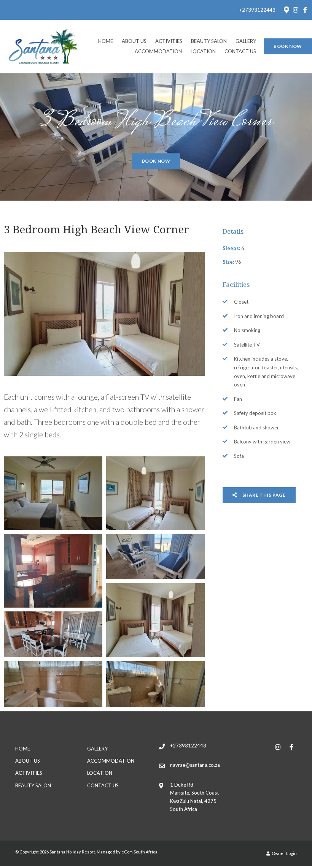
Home (105, 41)
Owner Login (284, 853)
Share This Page (263, 495)
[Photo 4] (155, 556)
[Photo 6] (53, 634)
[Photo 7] (53, 684)
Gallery (246, 41)
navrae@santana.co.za (195, 765)
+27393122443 (257, 10)
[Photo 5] (155, 620)
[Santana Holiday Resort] (43, 46)
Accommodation (158, 51)
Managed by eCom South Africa (127, 851)
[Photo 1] (53, 493)
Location (203, 51)
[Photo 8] (155, 684)
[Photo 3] (53, 571)
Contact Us (240, 51)
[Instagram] (296, 10)
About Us (134, 41)
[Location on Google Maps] (286, 9)
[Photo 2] (155, 493)
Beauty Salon (209, 41)
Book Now (288, 46)
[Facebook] (305, 10)
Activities (168, 41)
